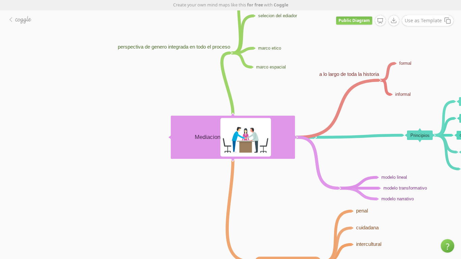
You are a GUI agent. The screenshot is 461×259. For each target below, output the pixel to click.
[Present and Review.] (380, 21)
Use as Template (423, 20)
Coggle (281, 5)
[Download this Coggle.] (393, 20)
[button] (447, 246)
